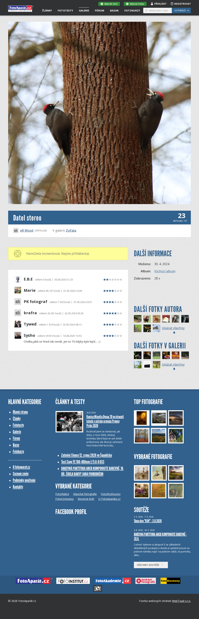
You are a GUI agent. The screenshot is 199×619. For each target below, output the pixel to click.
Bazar (114, 10)
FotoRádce (62, 494)
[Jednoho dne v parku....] (137, 328)
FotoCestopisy (64, 499)
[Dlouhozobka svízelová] (166, 355)
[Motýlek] (147, 328)
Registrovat (182, 3)
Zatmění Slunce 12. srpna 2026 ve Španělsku (86, 455)
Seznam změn (20, 473)
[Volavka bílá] (175, 355)
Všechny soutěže (149, 565)
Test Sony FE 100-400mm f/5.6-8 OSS (82, 461)
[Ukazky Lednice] (166, 319)
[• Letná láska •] (156, 355)
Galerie (84, 10)
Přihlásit (160, 3)
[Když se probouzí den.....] (147, 355)
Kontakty (18, 486)
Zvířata (71, 230)
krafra (30, 313)
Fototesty (65, 10)
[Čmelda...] (137, 355)
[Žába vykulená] (156, 319)
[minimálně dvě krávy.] (147, 365)
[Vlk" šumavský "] (156, 328)
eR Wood (26, 230)
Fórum (99, 10)
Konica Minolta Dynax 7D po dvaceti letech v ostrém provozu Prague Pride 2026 (105, 421)
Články (47, 10)
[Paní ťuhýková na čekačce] (137, 365)
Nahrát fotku (137, 4)
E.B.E (28, 279)
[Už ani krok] (147, 319)
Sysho (29, 335)
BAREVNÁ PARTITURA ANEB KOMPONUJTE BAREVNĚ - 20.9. (160, 536)
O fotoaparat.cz (21, 467)
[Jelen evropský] (185, 355)
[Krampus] (185, 319)
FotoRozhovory (110, 494)
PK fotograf (35, 301)
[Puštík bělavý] (175, 319)
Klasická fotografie (85, 494)
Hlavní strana (20, 412)
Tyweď (30, 324)
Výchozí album (164, 271)
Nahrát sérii (111, 4)
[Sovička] (137, 319)
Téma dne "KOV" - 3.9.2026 (148, 521)
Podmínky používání (24, 480)
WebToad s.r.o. (181, 601)
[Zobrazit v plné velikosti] (99, 113)
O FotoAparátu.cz (109, 499)
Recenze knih (86, 499)
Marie (30, 290)
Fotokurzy (132, 10)
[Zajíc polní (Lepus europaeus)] (156, 365)
